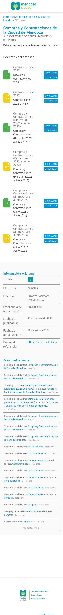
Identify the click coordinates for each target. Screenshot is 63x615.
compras (33, 288)
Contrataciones (35, 446)
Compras (8, 497)
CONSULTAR (51, 72)
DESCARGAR (51, 77)
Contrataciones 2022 (38, 460)
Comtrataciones (33, 511)
